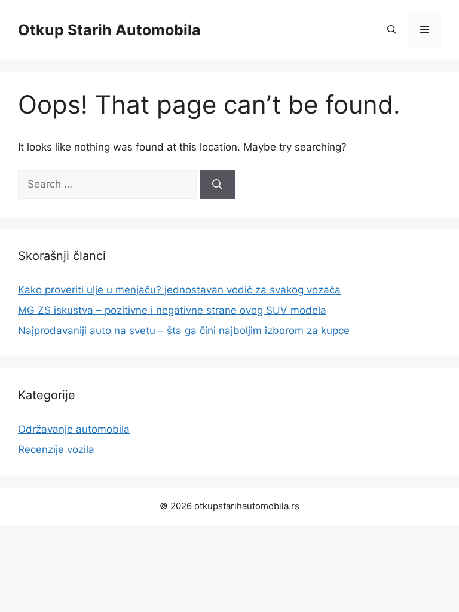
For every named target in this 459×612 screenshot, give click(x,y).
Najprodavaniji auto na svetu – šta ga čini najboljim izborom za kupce (184, 330)
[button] (391, 30)
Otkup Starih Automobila (109, 30)
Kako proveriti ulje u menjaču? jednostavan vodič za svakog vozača (179, 290)
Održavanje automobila (74, 429)
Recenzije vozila (56, 449)
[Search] (217, 184)
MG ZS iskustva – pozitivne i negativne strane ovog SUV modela (172, 310)
